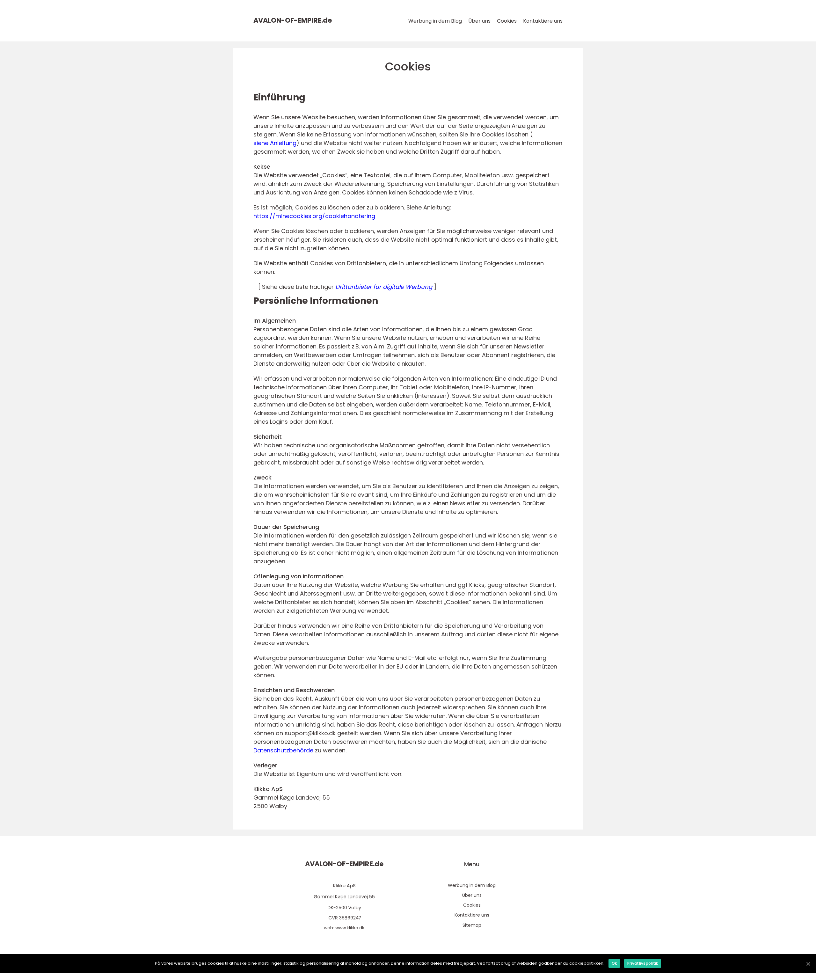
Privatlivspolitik (642, 963)
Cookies (507, 21)
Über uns (479, 21)
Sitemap (472, 925)
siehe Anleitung (274, 143)
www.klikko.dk (349, 928)
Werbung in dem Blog (435, 21)
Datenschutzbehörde (283, 750)
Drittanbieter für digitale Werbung (383, 287)
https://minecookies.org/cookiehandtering (314, 216)
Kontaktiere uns (543, 21)
